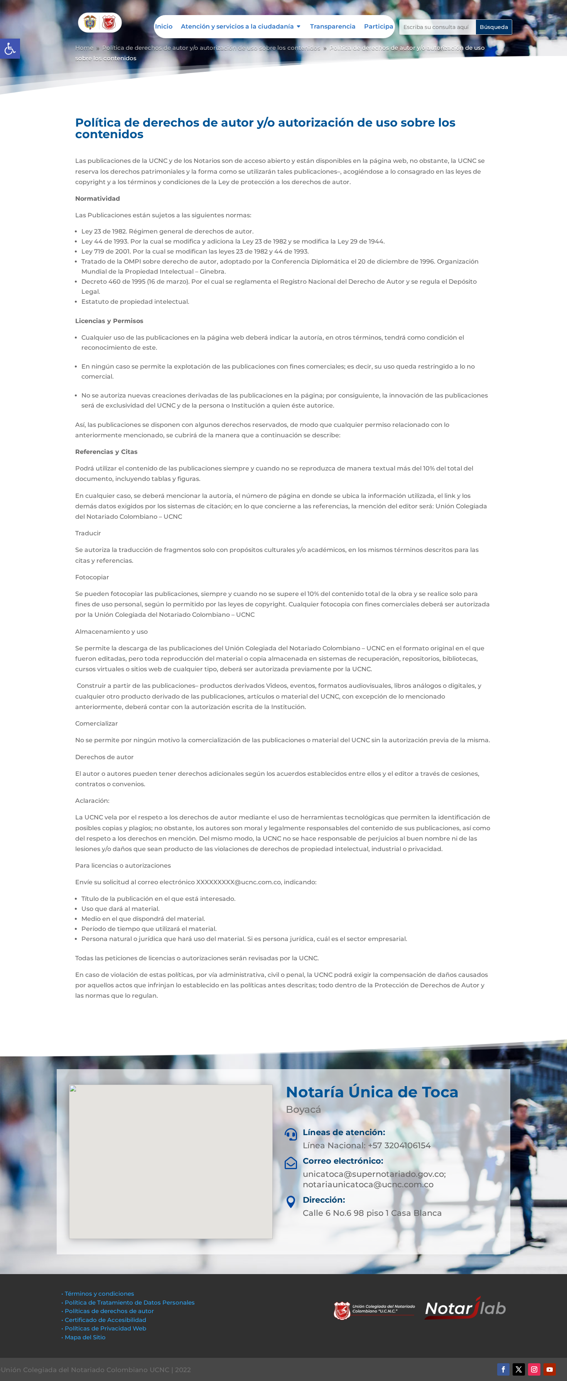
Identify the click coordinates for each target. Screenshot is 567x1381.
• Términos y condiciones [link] (97, 1293)
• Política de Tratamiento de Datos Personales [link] (128, 1302)
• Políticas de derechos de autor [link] (107, 1311)
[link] (10, 49)
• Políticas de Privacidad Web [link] (103, 1328)
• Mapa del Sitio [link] (84, 1337)
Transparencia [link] (333, 27)
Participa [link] (378, 27)
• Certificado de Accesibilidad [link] (103, 1319)
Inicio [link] (163, 27)
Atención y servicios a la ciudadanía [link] (237, 27)
